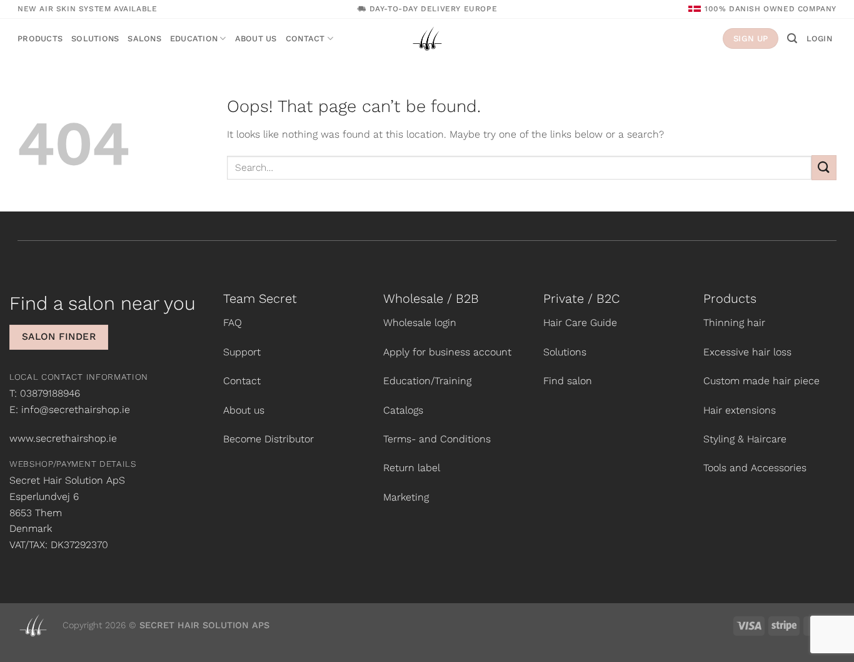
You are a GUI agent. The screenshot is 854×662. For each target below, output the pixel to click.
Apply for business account (447, 352)
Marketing (406, 497)
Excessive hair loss (747, 352)
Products (40, 38)
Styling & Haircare (744, 439)
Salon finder (59, 336)
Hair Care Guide (580, 322)
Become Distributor (268, 439)
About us (256, 38)
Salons (144, 38)
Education (194, 38)
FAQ (232, 322)
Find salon (567, 381)
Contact (305, 38)
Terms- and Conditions (437, 439)
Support (242, 352)
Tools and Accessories (754, 468)
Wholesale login (419, 322)
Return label (411, 468)
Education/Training (427, 381)
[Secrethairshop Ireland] (427, 38)
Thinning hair (734, 322)
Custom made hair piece (761, 381)
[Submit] (823, 167)
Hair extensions (739, 410)
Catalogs (403, 410)
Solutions (95, 38)
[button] (792, 38)
